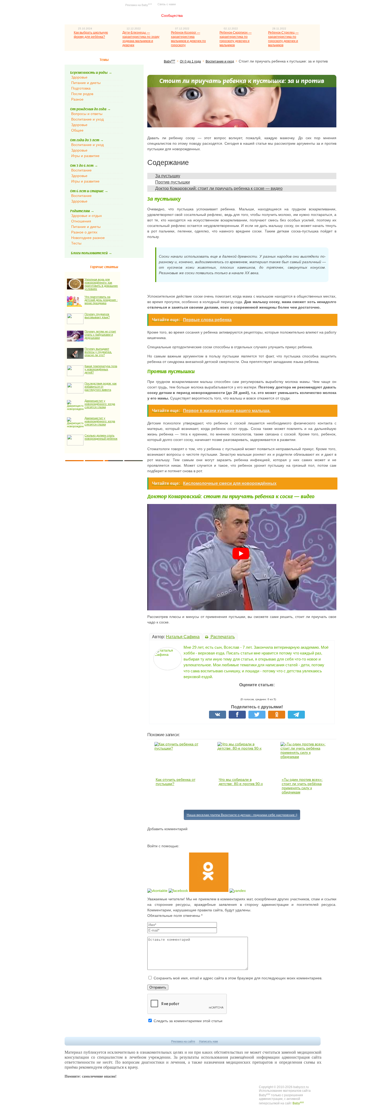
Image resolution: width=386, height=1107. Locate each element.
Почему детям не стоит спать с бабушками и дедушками (100, 334)
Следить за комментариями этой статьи (188, 1021)
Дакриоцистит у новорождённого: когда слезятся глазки (100, 404)
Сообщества (172, 15)
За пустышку (167, 176)
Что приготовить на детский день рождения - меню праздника (101, 300)
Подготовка (81, 88)
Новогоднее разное (88, 238)
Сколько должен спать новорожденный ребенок (101, 437)
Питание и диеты (86, 83)
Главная (141, 15)
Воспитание (81, 170)
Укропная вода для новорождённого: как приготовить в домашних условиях (101, 284)
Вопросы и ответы (86, 114)
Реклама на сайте (183, 1041)
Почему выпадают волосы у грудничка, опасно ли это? (98, 352)
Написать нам (208, 1041)
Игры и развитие (85, 156)
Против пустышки (172, 182)
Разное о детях (84, 232)
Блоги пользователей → (91, 253)
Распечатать (222, 637)
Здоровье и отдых (86, 216)
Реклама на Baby (138, 5)
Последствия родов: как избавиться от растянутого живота (101, 386)
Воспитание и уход (87, 119)
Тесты (76, 243)
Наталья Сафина (183, 637)
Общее (77, 130)
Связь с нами (167, 4)
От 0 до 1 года (190, 61)
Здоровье (79, 77)
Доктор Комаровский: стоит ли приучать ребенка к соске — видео (219, 188)
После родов (82, 94)
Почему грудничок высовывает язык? (97, 316)
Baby (169, 61)
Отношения (81, 221)
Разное (77, 99)
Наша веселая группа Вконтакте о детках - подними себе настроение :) (242, 815)
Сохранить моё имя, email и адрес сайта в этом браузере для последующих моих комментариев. (238, 978)
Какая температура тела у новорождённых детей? (101, 369)
